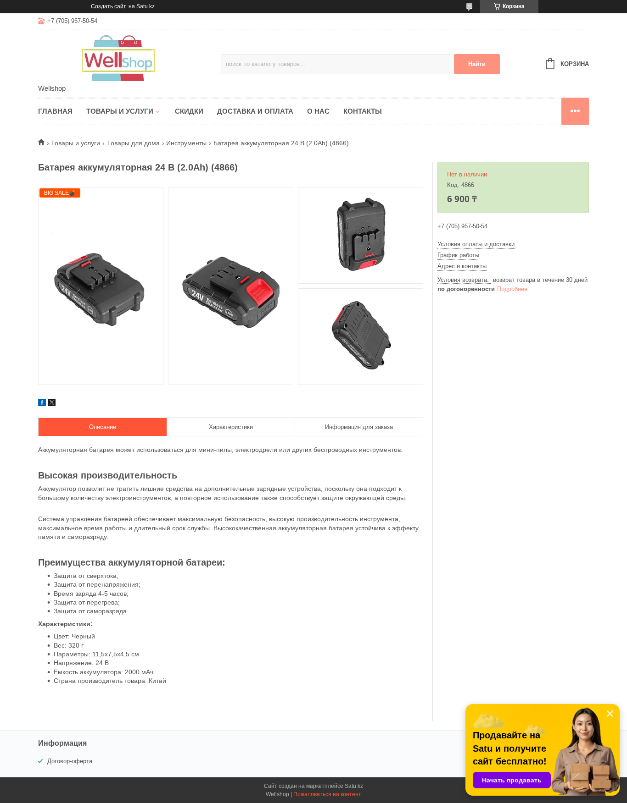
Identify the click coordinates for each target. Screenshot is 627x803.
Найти (477, 63)
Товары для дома (133, 143)
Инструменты (186, 143)
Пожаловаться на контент (327, 794)
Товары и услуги (119, 111)
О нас (318, 111)
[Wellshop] (118, 58)
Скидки (189, 111)
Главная (55, 111)
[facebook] (42, 403)
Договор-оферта (69, 761)
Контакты (362, 111)
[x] (52, 403)
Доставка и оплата (255, 111)
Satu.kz (354, 786)
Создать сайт (108, 6)
